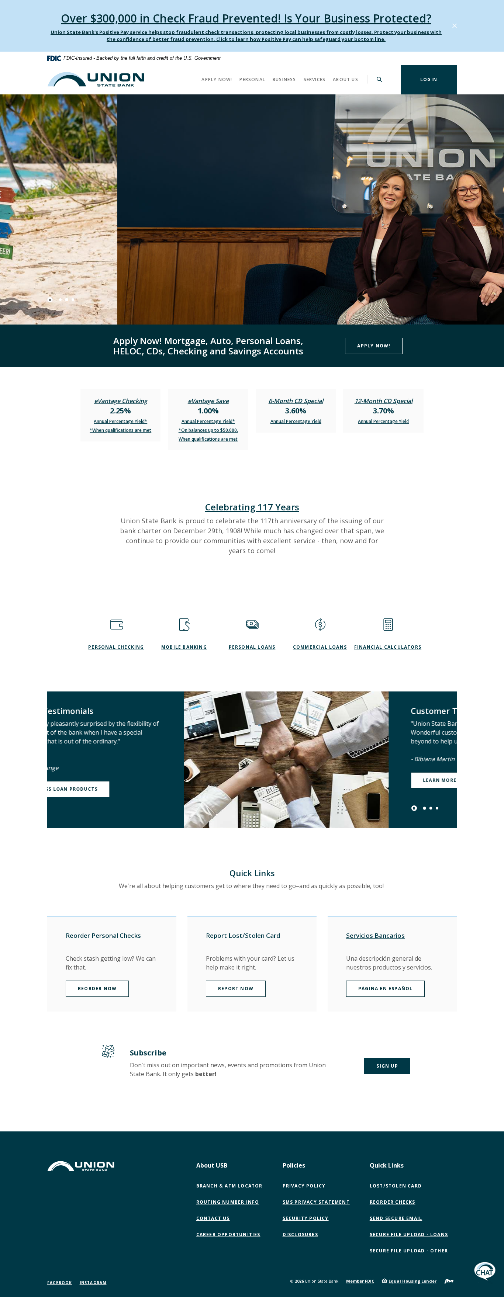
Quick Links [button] (387, 1165)
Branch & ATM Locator (229, 1186)
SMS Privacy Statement (316, 1202)
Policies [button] (294, 1165)
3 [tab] (73, 299)
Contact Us (213, 1218)
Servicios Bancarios (375, 935)
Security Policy (306, 1218)
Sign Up (387, 1066)
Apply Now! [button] (216, 79)
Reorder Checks (392, 1202)
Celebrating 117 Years (252, 507)
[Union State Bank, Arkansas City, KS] (95, 79)
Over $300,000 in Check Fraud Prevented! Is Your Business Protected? (246, 18)
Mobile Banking (184, 647)
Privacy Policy (304, 1186)
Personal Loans (252, 647)
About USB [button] (211, 1165)
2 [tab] (66, 299)
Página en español (385, 988)
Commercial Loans (320, 647)
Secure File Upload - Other (410, 1251)
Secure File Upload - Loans (409, 1234)
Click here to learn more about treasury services (129, 258)
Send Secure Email (397, 1218)
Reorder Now (97, 988)
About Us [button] (345, 79)
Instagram (93, 1282)
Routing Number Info (227, 1202)
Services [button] (315, 79)
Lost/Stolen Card (396, 1186)
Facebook (59, 1282)
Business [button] (284, 79)
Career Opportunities (228, 1234)
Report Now (235, 988)
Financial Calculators (387, 647)
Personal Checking (116, 647)
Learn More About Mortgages (329, 780)
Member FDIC (360, 1281)
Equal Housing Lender (412, 1281)
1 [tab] (60, 299)
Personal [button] (252, 79)
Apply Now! (373, 346)
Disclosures (300, 1234)
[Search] (379, 79)
